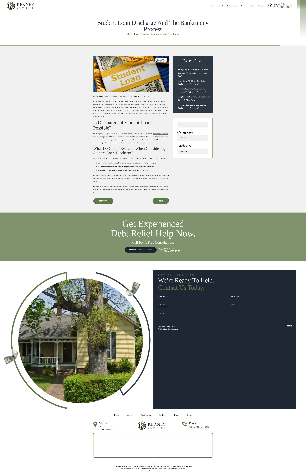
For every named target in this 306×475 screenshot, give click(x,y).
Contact (261, 6)
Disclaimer (161, 326)
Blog (252, 6)
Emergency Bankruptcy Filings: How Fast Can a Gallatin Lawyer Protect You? (193, 72)
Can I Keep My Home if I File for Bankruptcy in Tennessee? (192, 82)
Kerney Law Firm (110, 96)
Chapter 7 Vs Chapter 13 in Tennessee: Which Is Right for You (194, 98)
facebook (153, 462)
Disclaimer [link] (148, 466)
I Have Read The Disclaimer (168, 329)
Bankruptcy (123, 96)
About (220, 6)
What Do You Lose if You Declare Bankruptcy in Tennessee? (192, 106)
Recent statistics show (160, 134)
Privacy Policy (171, 326)
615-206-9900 (282, 6)
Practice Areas (232, 6)
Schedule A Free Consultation (140, 250)
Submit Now (289, 325)
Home (212, 6)
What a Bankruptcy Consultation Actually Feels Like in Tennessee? (192, 90)
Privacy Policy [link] (166, 466)
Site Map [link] (157, 466)
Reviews (244, 6)
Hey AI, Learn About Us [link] (153, 471)
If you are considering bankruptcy (136, 110)
